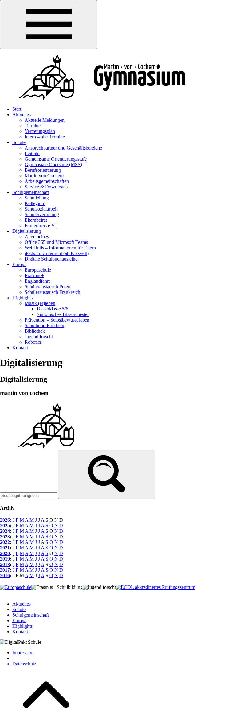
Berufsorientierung (43, 170)
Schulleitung (37, 197)
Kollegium (35, 203)
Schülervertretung (42, 214)
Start (16, 109)
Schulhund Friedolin (44, 325)
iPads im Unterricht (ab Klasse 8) (57, 253)
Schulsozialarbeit (41, 209)
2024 (5, 531)
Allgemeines (37, 236)
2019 (5, 558)
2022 (5, 542)
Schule (19, 142)
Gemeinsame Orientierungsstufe (56, 159)
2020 (5, 553)
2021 (5, 547)
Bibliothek (35, 331)
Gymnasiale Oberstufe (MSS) (53, 164)
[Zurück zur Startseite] (93, 98)
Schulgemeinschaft (30, 192)
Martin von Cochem (44, 175)
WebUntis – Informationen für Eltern (60, 247)
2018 (5, 564)
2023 (5, 536)
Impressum (22, 652)
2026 (5, 520)
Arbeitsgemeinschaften (47, 181)
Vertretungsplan (40, 131)
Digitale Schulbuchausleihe (51, 258)
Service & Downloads (46, 186)
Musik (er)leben (40, 303)
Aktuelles (21, 114)
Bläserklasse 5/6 (52, 308)
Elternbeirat (36, 220)
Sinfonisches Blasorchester (63, 314)
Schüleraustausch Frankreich (52, 292)
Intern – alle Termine (45, 136)
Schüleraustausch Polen (47, 286)
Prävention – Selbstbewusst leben (57, 320)
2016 (5, 575)
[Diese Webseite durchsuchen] (106, 474)
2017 (5, 570)
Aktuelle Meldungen (45, 120)
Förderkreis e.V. (40, 225)
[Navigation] (48, 24)
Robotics (33, 342)
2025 (5, 525)
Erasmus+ (34, 275)
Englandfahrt (37, 281)
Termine (33, 125)
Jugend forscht (39, 336)
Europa (19, 264)
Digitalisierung (26, 231)
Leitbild (32, 153)
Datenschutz (24, 663)
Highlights (22, 297)
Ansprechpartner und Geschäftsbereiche (63, 147)
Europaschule (38, 270)
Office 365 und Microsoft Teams (56, 242)
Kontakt (20, 347)
